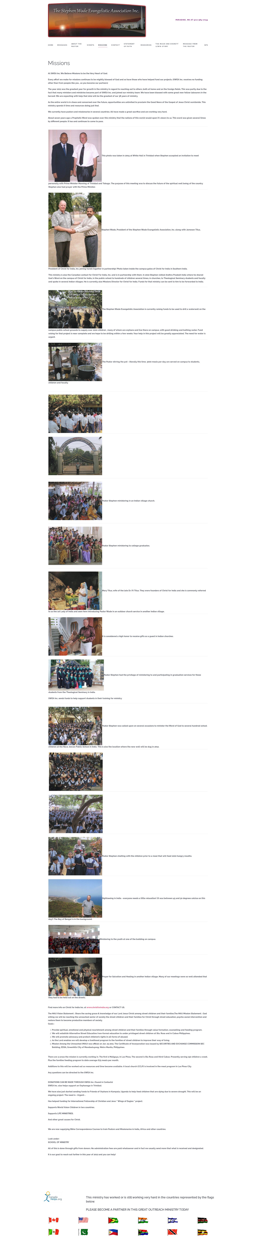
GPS (206, 45)
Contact (115, 45)
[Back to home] (97, 20)
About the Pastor (76, 45)
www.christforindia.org (98, 1007)
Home (50, 45)
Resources (146, 45)
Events (90, 45)
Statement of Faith (129, 45)
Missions (102, 45)
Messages (62, 45)
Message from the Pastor (190, 45)
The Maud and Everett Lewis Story (167, 45)
